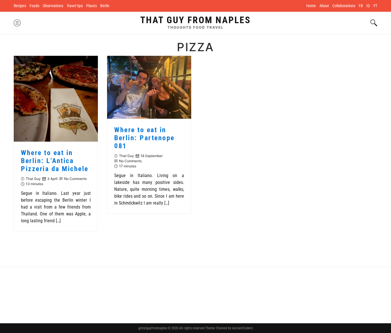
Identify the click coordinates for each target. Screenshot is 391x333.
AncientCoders (242, 328)
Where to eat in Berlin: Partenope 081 (144, 138)
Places (91, 5)
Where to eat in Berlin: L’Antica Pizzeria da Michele (54, 161)
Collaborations (343, 5)
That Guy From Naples (195, 20)
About (324, 5)
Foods (34, 5)
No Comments (75, 179)
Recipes (20, 5)
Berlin (104, 5)
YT (375, 5)
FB (361, 5)
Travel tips (75, 5)
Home (311, 5)
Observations (53, 5)
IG (368, 5)
